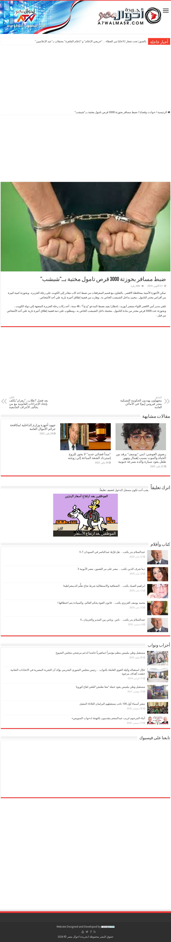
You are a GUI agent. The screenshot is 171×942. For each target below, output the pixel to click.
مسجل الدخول (123, 490)
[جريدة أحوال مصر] (85, 17)
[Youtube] (82, 931)
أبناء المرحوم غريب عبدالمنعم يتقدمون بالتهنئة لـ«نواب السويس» (108, 718)
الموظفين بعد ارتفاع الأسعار (95, 534)
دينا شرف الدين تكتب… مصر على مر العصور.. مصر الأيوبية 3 (111, 568)
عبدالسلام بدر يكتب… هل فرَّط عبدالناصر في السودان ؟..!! (112, 551)
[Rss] (94, 931)
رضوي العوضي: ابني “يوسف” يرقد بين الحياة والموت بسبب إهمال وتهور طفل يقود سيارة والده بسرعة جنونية (141, 458)
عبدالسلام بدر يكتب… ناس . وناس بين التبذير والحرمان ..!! (112, 619)
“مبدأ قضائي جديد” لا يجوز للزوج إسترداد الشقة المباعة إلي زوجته (89, 456)
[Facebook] (91, 931)
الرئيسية (162, 112)
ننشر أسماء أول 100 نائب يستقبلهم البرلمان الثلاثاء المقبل (112, 703)
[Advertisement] (85, 77)
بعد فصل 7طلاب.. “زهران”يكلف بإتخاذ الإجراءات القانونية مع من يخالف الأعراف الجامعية (28, 402)
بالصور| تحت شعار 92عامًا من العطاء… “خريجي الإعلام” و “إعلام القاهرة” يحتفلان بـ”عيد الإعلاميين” (90, 41)
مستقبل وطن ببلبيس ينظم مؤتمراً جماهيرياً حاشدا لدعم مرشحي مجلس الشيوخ (100, 652)
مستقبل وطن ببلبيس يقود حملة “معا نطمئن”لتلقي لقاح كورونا (110, 686)
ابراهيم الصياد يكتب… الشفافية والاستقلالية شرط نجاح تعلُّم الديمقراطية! (104, 585)
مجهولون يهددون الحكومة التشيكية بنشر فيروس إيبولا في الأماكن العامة (141, 402)
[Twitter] (87, 931)
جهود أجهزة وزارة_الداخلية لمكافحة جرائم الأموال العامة (32, 427)
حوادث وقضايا (147, 112)
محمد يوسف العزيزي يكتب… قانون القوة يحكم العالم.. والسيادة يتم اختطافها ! (101, 602)
